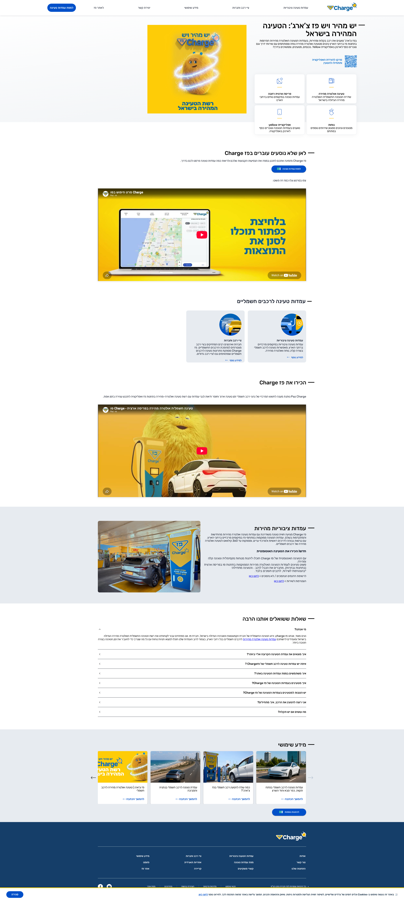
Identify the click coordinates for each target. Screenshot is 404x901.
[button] (202, 629)
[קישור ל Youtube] (109, 886)
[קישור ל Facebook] (100, 886)
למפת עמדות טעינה (61, 7)
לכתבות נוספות (292, 812)
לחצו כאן (254, 576)
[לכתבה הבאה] (93, 778)
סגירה (14, 894)
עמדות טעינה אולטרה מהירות (259, 639)
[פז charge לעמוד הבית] (202, 837)
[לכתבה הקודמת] (311, 778)
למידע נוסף (297, 357)
